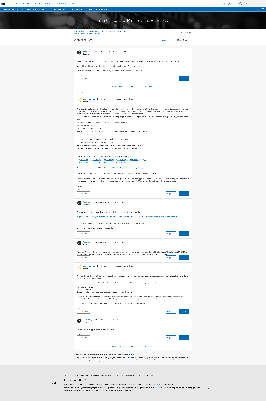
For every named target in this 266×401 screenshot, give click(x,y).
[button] (188, 52)
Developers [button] (50, 3)
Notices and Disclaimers (101, 389)
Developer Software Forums (96, 31)
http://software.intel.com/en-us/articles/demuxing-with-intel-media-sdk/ (104, 162)
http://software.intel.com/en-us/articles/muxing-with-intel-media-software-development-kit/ (111, 159)
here (133, 354)
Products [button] (15, 3)
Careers (111, 375)
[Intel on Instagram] (85, 380)
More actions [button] (182, 40)
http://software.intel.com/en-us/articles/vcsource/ (131, 168)
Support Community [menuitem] (8, 9)
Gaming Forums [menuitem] (77, 9)
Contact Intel (84, 375)
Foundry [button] (74, 3)
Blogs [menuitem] (89, 9)
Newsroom (95, 375)
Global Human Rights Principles (191, 389)
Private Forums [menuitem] (101, 9)
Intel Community (79, 31)
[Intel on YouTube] (80, 380)
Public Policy (148, 375)
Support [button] (26, 3)
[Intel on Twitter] (69, 380)
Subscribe (165, 40)
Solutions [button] (37, 3)
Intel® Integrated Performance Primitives (87, 33)
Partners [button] (63, 3)
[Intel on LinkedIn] (75, 380)
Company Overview (71, 375)
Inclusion (138, 375)
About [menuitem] (22, 9)
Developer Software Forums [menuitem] (36, 9)
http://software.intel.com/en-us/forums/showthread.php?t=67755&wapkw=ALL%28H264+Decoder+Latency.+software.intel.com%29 (127, 216)
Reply (184, 78)
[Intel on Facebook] (64, 380)
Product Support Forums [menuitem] (59, 9)
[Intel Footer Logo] (53, 383)
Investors (103, 375)
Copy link (170, 193)
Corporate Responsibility (125, 375)
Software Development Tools (116, 31)
